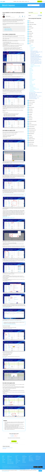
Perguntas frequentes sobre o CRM (33, 94)
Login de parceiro (38, 459)
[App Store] (35, 467)
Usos (16, 463)
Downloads (23, 459)
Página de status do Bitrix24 (10, 463)
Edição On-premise (24, 456)
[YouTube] (30, 469)
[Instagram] (31, 469)
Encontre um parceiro (38, 456)
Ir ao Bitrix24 (14, 441)
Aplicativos (26, 1)
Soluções (20, 1)
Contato (3, 460)
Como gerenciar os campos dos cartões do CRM (35, 61)
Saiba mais (18, 470)
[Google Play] (40, 467)
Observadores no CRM (33, 53)
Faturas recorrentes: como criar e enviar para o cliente (7, 448)
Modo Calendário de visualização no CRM (35, 54)
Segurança (10, 466)
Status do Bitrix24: (33, 12)
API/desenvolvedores (31, 460)
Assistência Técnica (9, 456)
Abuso (12, 466)
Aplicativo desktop (31, 459)
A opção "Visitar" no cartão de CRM (34, 60)
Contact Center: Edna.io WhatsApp (33, 98)
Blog (28, 1)
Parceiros (23, 1)
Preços (18, 1)
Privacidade (5, 466)
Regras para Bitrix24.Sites (15, 466)
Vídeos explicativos (9, 459)
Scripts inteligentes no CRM (32, 93)
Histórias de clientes (18, 460)
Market (29, 456)
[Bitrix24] (3, 1)
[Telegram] (28, 469)
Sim (12, 435)
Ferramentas (15, 1)
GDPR (7, 466)
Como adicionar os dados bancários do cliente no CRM (36, 62)
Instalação (23, 460)
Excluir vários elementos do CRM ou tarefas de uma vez (36, 57)
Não (15, 435)
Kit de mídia (3, 459)
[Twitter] (27, 469)
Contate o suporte (9, 460)
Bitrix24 (3, 456)
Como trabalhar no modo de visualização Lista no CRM (36, 56)
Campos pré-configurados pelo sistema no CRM (35, 63)
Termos (3, 466)
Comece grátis (40, 1)
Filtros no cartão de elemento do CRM (34, 55)
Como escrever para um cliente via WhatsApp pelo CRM (35, 92)
